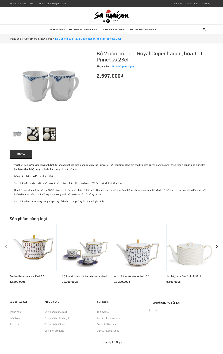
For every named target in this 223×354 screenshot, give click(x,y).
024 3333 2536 (26, 3)
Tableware (57, 29)
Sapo (119, 342)
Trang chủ (15, 312)
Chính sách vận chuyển (57, 318)
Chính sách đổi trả (54, 324)
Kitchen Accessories (82, 29)
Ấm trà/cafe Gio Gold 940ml (183, 276)
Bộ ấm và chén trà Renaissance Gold (84, 276)
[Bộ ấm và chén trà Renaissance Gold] (85, 247)
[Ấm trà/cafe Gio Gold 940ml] (189, 247)
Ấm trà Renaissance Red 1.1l (27, 276)
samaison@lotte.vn (56, 3)
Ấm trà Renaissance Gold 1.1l (132, 276)
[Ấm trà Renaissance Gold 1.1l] (137, 247)
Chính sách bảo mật (55, 312)
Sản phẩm (15, 324)
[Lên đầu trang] (216, 343)
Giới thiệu (15, 318)
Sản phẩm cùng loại (28, 218)
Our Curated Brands (141, 29)
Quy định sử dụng (54, 330)
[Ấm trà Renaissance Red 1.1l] (33, 247)
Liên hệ (206, 3)
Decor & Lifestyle (112, 29)
